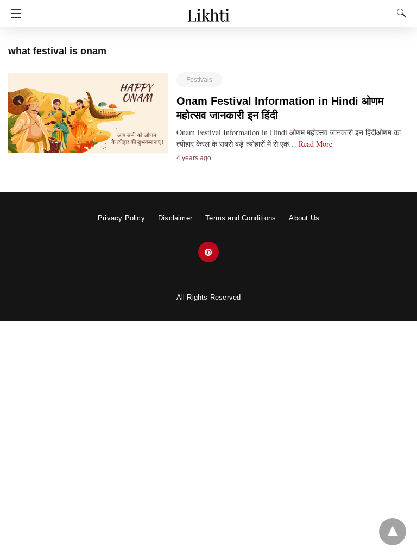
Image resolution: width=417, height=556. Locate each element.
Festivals (199, 80)
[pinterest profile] (208, 252)
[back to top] (392, 531)
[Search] (399, 13)
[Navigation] (13, 13)
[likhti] (208, 10)
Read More (315, 143)
